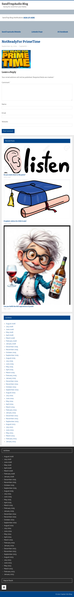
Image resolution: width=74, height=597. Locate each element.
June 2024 (10, 398)
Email (4, 113)
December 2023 (12, 416)
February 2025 (11, 375)
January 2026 (11, 344)
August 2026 (10, 324)
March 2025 (10, 372)
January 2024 (11, 413)
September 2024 (12, 390)
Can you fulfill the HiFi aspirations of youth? (19, 306)
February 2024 (11, 410)
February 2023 (11, 439)
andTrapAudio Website (12, 32)
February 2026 (11, 341)
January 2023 (11, 441)
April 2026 (9, 335)
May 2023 (9, 433)
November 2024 (12, 384)
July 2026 (9, 326)
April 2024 (9, 404)
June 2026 (10, 329)
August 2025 (10, 358)
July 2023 (9, 427)
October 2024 (11, 387)
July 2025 (9, 361)
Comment (6, 82)
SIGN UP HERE (29, 18)
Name (4, 104)
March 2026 (10, 338)
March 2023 (10, 436)
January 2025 (11, 378)
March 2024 (10, 407)
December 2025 (12, 347)
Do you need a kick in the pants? (14, 175)
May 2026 (9, 332)
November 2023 (12, 418)
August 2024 (10, 393)
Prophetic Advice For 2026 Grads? (15, 221)
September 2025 (12, 355)
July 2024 (9, 395)
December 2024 (12, 381)
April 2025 (9, 370)
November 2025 (12, 349)
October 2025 (11, 352)
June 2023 (10, 430)
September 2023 (12, 421)
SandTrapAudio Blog (15, 3)
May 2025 (9, 367)
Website (5, 122)
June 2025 (10, 364)
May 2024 (9, 401)
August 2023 (10, 424)
